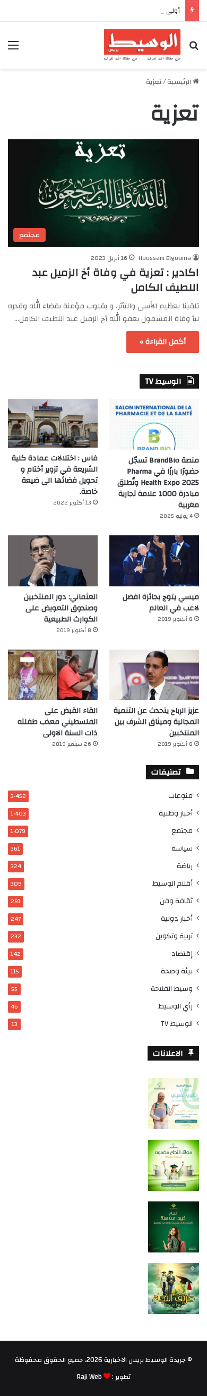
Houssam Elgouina (165, 258)
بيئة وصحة (177, 971)
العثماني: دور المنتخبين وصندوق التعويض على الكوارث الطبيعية (61, 608)
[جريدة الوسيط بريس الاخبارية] (142, 45)
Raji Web (89, 1376)
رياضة (185, 865)
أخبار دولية (177, 918)
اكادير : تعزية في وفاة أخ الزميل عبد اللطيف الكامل (115, 280)
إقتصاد (182, 953)
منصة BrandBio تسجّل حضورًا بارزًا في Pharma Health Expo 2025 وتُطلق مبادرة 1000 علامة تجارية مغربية (158, 482)
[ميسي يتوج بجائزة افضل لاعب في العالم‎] (154, 560)
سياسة (182, 848)
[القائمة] (13, 49)
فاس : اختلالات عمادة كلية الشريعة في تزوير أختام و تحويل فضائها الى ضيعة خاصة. (55, 475)
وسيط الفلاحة (172, 988)
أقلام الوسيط (172, 883)
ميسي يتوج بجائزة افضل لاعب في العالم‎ (161, 602)
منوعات (180, 795)
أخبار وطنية (176, 813)
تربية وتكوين (174, 935)
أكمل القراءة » (163, 342)
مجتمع (182, 830)
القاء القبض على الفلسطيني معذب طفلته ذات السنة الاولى (58, 722)
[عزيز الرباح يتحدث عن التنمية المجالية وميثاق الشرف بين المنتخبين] (154, 675)
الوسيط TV (176, 1023)
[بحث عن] (193, 49)
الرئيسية (180, 81)
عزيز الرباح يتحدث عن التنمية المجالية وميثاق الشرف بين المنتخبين (156, 722)
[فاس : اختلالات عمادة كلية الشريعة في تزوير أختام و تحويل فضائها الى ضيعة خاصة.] (53, 423)
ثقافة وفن (176, 900)
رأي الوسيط (175, 1006)
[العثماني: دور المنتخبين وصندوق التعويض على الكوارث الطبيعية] (53, 560)
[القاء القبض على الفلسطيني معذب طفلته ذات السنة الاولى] (53, 675)
